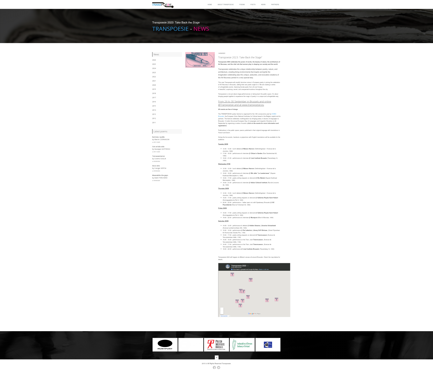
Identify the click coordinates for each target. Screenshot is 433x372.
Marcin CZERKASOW (161, 139)
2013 (154, 114)
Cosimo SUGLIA (160, 159)
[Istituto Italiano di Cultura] (242, 344)
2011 (154, 122)
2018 (154, 93)
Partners (275, 4)
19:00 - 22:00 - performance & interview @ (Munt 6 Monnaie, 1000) (248, 217)
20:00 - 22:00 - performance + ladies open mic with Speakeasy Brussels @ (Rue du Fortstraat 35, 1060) (248, 203)
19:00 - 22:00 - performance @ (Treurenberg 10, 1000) (248, 249)
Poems (242, 4)
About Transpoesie (226, 4)
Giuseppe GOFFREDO (162, 149)
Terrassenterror (158, 156)
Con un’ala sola (158, 146)
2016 (154, 102)
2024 (154, 68)
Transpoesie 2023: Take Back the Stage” (240, 57)
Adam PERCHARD (160, 178)
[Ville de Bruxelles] (165, 344)
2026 (154, 60)
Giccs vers (156, 166)
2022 (154, 77)
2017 (154, 97)
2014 (154, 110)
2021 (154, 81)
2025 (154, 64)
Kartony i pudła (158, 137)
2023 (154, 72)
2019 (154, 89)
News (263, 4)
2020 (154, 85)
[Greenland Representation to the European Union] (267, 344)
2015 (154, 106)
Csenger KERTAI (160, 168)
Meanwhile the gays (160, 175)
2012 (154, 118)
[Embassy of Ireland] (216, 344)
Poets (253, 4)
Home (210, 4)
